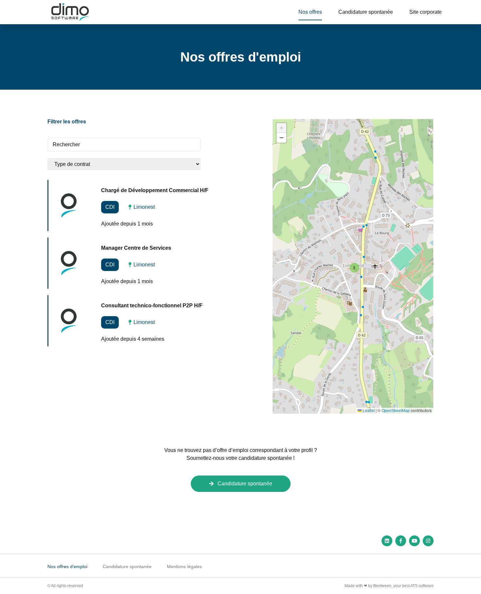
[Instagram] (428, 540)
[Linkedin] (387, 540)
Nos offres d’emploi (67, 566)
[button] (353, 266)
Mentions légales (184, 566)
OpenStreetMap (396, 410)
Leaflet (368, 410)
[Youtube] (414, 540)
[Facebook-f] (400, 540)
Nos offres (310, 12)
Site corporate (425, 12)
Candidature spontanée (365, 12)
